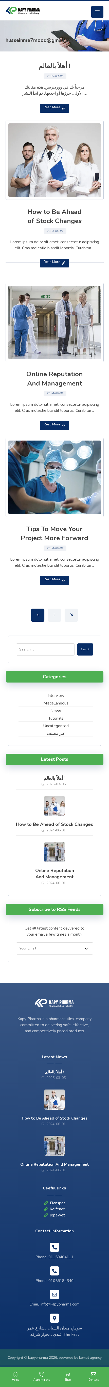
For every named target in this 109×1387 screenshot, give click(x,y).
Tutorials (55, 718)
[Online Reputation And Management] (54, 852)
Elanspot (57, 1203)
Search (85, 649)
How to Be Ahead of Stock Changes (54, 824)
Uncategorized (56, 726)
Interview (56, 695)
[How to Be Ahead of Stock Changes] (54, 806)
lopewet (57, 1215)
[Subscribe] (87, 948)
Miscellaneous (55, 703)
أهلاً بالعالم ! (54, 778)
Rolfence (57, 1209)
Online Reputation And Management (54, 873)
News (55, 711)
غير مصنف (56, 733)
